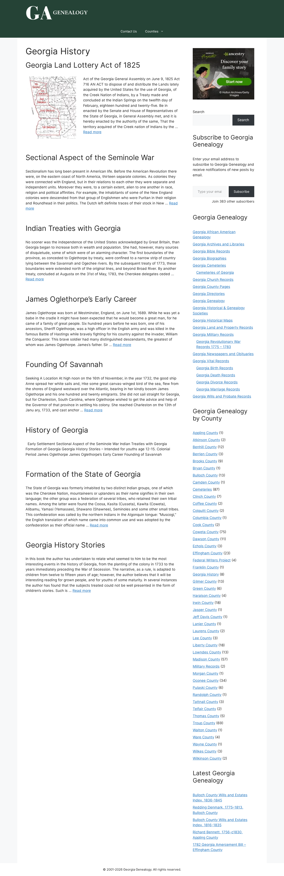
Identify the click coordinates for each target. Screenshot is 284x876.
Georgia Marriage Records (218, 389)
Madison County (206, 659)
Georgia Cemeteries (209, 265)
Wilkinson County (207, 758)
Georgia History (206, 574)
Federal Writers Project (212, 560)
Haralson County (207, 596)
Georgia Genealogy (209, 301)
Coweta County (206, 532)
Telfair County (204, 709)
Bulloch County (205, 475)
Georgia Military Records (213, 334)
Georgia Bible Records (211, 251)
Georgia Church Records (213, 279)
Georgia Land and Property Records (223, 327)
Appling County (205, 433)
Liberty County (205, 645)
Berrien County (205, 454)
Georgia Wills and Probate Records (222, 396)
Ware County (203, 737)
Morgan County (205, 673)
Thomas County (206, 716)
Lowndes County (207, 652)
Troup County (204, 723)
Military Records (206, 666)
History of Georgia (57, 430)
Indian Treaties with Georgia (73, 228)
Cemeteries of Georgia (215, 272)
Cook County (203, 525)
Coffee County (205, 503)
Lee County (202, 638)
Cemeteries (202, 489)
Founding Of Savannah (64, 364)
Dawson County (206, 539)
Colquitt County (206, 511)
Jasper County (205, 610)
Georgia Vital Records (211, 361)
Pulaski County (205, 688)
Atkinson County (206, 440)
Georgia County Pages (211, 287)
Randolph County (207, 695)
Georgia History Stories (65, 544)
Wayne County (205, 744)
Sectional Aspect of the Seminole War (90, 157)
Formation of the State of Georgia (83, 474)
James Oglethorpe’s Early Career (81, 299)
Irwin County (203, 603)
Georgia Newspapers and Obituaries (223, 354)
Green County (204, 588)
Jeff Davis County (207, 617)
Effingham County (207, 553)
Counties (151, 31)
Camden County (206, 482)
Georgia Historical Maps (213, 320)
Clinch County (204, 496)
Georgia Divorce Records (217, 382)
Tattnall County (205, 702)
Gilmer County (205, 581)
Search (198, 112)
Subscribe (241, 191)
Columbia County (207, 518)
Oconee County (206, 680)
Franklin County (206, 567)
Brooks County (205, 461)
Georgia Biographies (209, 258)
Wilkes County (204, 751)
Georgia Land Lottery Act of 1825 (83, 65)
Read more (92, 132)
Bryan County (204, 468)
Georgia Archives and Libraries (218, 244)
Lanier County (204, 624)
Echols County (204, 546)
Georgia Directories (209, 294)
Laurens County (206, 631)
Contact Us (129, 31)
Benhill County (205, 447)
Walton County (205, 730)
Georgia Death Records (215, 375)
